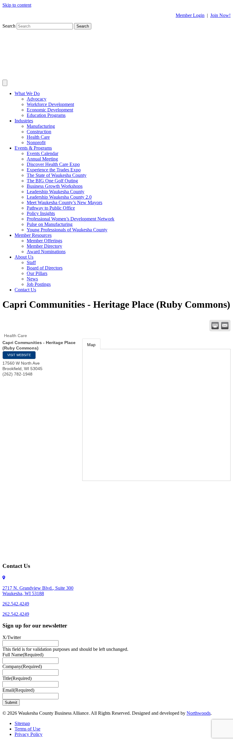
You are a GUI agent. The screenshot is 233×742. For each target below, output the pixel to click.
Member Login (190, 15)
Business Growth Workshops (55, 186)
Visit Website (19, 355)
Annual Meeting (42, 158)
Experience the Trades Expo (54, 169)
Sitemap (22, 723)
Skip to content (16, 5)
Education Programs (46, 115)
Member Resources (33, 235)
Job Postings (39, 284)
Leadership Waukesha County (55, 191)
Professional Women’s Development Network (70, 218)
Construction (39, 131)
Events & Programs (33, 148)
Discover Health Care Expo (53, 164)
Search (9, 25)
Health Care (38, 137)
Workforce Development (50, 104)
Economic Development (50, 109)
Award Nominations (46, 251)
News (32, 278)
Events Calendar (42, 153)
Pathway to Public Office (51, 207)
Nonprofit (36, 142)
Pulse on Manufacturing (50, 224)
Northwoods (199, 713)
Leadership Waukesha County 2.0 (59, 197)
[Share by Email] (224, 325)
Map (91, 344)
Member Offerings (44, 240)
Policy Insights (41, 213)
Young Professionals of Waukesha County (67, 229)
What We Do (27, 93)
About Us (24, 257)
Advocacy (36, 98)
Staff (31, 262)
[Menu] (4, 83)
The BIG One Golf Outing (52, 180)
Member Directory (44, 246)
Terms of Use (27, 728)
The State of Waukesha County (56, 175)
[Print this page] (215, 325)
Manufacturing (41, 126)
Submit (11, 702)
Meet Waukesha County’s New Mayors (64, 202)
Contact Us (25, 289)
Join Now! (220, 15)
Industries (24, 120)
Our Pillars (37, 273)
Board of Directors (44, 267)
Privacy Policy (28, 734)
